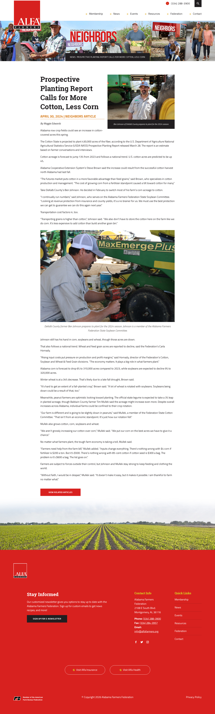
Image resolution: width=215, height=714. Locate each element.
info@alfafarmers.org (146, 631)
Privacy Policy (194, 697)
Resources (154, 14)
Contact (197, 14)
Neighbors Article (80, 116)
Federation (176, 14)
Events (134, 14)
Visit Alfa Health (132, 670)
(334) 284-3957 (149, 623)
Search (198, 3)
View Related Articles (61, 492)
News (116, 14)
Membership (96, 14)
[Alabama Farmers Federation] (20, 570)
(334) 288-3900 (180, 3)
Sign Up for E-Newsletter (47, 618)
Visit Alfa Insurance (86, 670)
